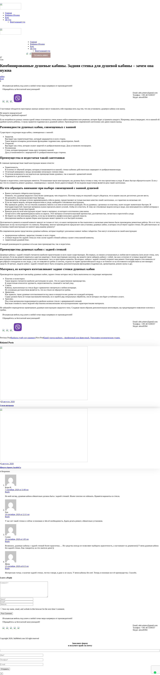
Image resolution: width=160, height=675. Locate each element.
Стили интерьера (7, 405)
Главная (8, 13)
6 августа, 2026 (7, 464)
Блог (7, 17)
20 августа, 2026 (8, 402)
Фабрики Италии (12, 15)
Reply (7, 492)
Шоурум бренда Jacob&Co (10, 467)
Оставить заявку (41, 55)
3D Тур (8, 20)
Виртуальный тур (17, 22)
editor (2, 76)
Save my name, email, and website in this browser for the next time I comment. (33, 609)
